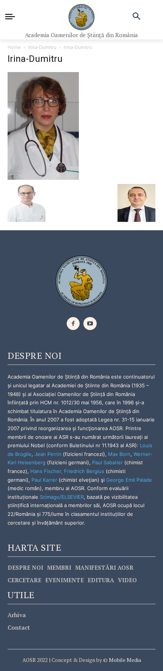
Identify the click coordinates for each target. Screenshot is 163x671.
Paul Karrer (44, 480)
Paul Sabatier (107, 462)
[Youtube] (90, 323)
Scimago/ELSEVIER (62, 497)
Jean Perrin (48, 454)
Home (14, 47)
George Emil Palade (129, 480)
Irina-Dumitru (42, 47)
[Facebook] (73, 323)
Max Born (119, 454)
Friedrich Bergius (84, 471)
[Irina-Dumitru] (43, 125)
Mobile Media (124, 659)
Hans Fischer (45, 471)
